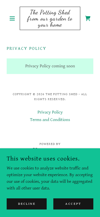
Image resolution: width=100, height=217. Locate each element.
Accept (73, 204)
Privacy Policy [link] (50, 112)
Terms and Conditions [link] (50, 119)
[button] (13, 18)
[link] (50, 18)
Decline (27, 204)
